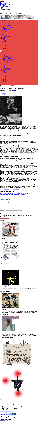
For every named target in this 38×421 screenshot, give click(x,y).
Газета (3, 34)
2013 (5, 42)
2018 (5, 46)
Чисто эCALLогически (8, 27)
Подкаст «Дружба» (6, 285)
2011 (5, 40)
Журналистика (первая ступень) (8, 308)
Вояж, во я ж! (6, 22)
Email (1, 213)
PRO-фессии (6, 21)
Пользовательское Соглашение (6, 411)
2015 (5, 43)
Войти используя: (3, 197)
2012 (5, 41)
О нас (3, 30)
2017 (5, 45)
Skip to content (3, 0)
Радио (3, 37)
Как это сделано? (7, 53)
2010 (5, 39)
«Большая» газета (7, 35)
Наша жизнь (6, 33)
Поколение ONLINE (4, 11)
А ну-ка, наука (7, 24)
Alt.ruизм (6, 28)
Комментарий (3, 210)
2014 (5, 75)
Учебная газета (7, 36)
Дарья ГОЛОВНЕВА (15, 189)
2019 (5, 47)
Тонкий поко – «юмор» (9, 32)
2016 (5, 44)
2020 (5, 48)
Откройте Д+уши (7, 23)
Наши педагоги (5, 237)
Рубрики (4, 20)
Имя (1, 211)
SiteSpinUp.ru (2, 420)
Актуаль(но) (6, 29)
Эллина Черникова (6, 331)
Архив (3, 38)
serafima (14, 90)
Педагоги (6, 31)
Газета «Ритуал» (5, 258)
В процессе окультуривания (9, 26)
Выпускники (6, 64)
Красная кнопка (7, 25)
